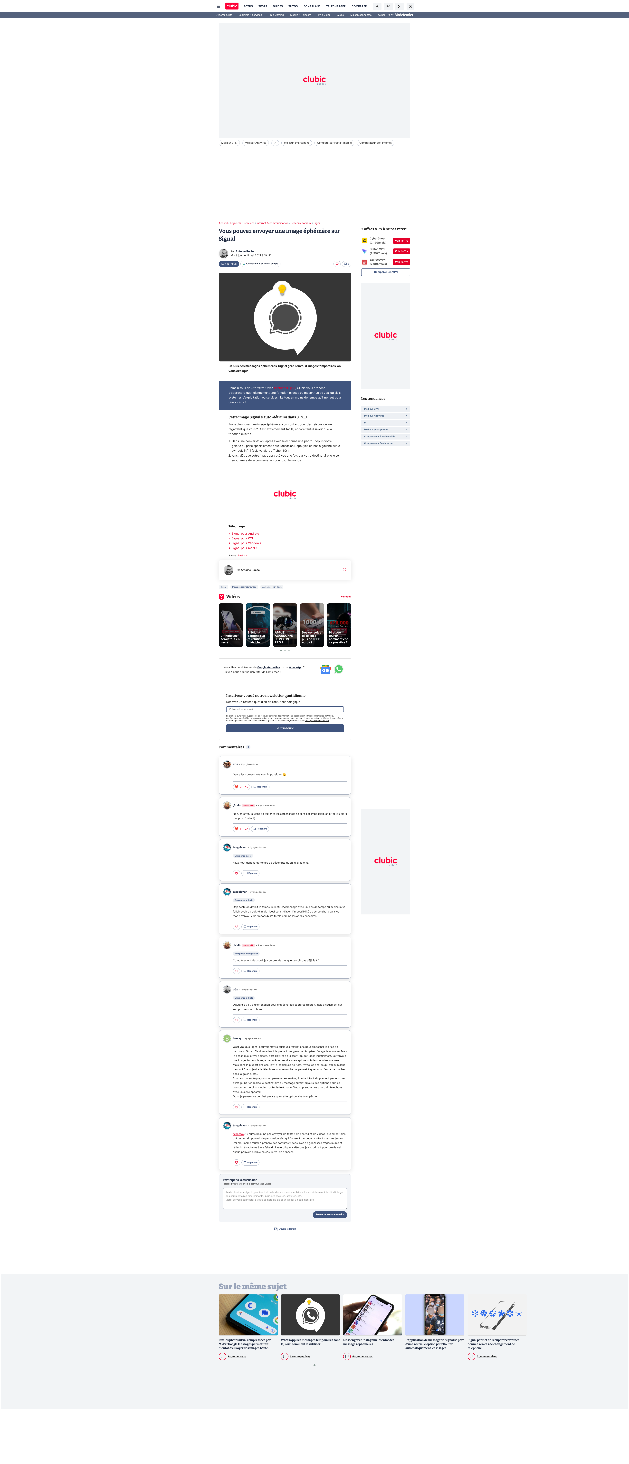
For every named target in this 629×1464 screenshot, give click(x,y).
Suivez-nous (229, 264)
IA (275, 143)
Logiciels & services (250, 15)
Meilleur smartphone (296, 143)
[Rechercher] (377, 6)
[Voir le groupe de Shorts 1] (281, 650)
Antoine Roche (245, 251)
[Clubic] (232, 6)
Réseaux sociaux (301, 223)
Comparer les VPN (386, 272)
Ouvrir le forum (287, 1229)
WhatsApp (295, 667)
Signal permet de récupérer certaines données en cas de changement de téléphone (493, 1344)
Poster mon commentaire (330, 1214)
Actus (248, 6)
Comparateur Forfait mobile (334, 143)
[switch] (399, 6)
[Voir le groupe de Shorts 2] (285, 650)
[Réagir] (337, 264)
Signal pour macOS (245, 548)
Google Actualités (268, 667)
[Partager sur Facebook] (621, 1436)
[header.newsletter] (388, 6)
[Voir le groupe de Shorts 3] (289, 650)
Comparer (359, 6)
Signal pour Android (245, 533)
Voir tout (346, 597)
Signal (317, 223)
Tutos (293, 6)
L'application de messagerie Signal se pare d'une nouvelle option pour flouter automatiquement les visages (434, 1344)
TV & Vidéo (324, 15)
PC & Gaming (276, 15)
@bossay (238, 1134)
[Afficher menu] (219, 7)
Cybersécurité (224, 15)
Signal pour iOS (242, 538)
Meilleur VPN (229, 143)
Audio (340, 15)
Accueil (223, 223)
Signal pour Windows (246, 543)
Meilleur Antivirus (255, 143)
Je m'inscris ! (285, 728)
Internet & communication (272, 223)
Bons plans (312, 6)
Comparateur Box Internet (375, 143)
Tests (262, 6)
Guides (278, 6)
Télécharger (336, 6)
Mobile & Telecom (300, 15)
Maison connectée (361, 15)
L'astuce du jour (284, 388)
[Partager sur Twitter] (621, 1447)
